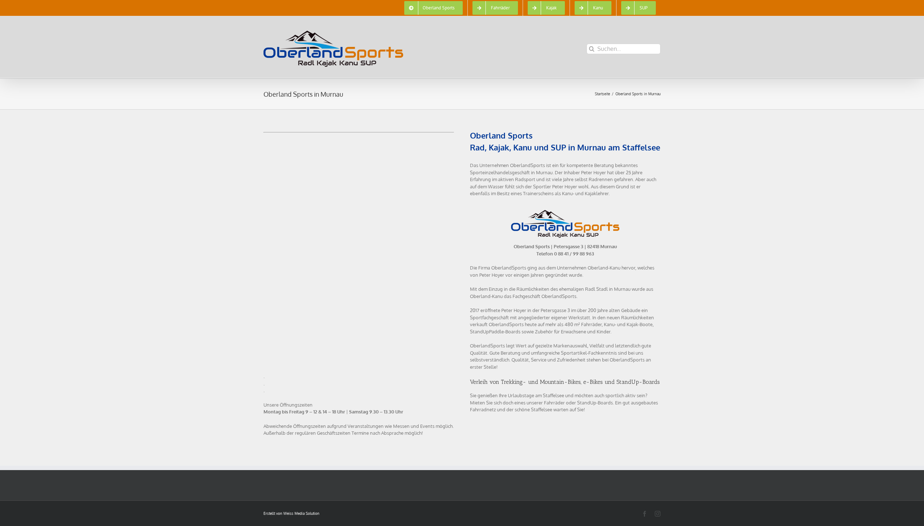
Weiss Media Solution (301, 513)
